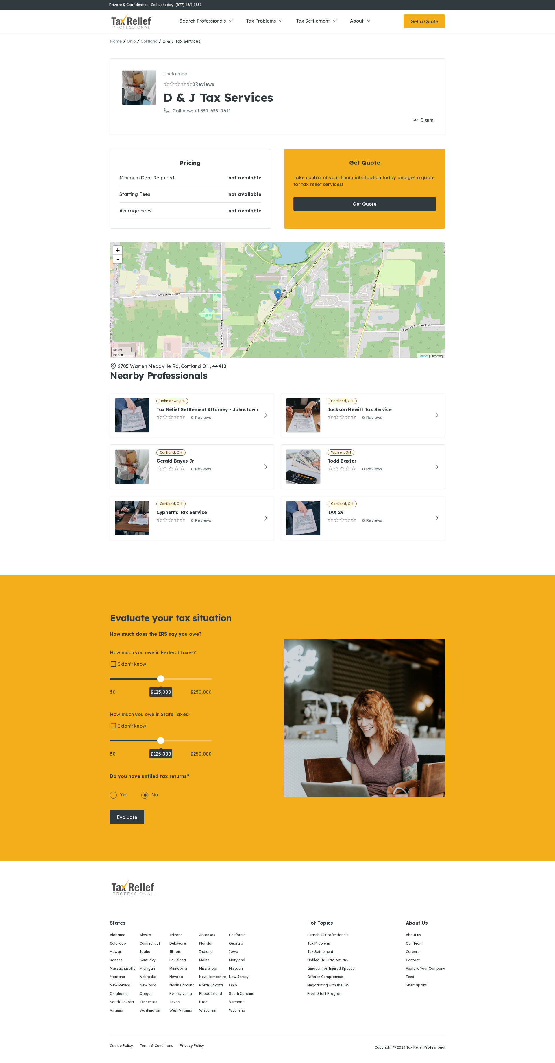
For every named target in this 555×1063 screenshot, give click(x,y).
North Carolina (182, 985)
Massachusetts (122, 968)
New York (148, 985)
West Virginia (180, 1010)
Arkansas (207, 935)
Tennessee (148, 1002)
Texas (174, 1002)
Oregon (146, 993)
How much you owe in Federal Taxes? (153, 652)
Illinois (175, 951)
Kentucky (148, 960)
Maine (204, 960)
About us (413, 935)
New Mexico (120, 985)
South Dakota (122, 1002)
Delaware (177, 943)
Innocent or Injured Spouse (330, 968)
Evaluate (127, 817)
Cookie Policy (121, 1046)
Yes (123, 794)
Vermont (236, 1002)
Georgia (236, 943)
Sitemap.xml (416, 985)
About (357, 21)
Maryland (237, 960)
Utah (203, 1002)
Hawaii (116, 951)
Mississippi (208, 968)
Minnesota (178, 968)
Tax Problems (261, 21)
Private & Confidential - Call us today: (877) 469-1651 (155, 5)
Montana (117, 977)
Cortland (149, 41)
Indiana (206, 951)
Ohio (131, 41)
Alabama (117, 935)
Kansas (116, 960)
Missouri (236, 968)
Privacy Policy (192, 1046)
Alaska (145, 935)
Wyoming (237, 1010)
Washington (150, 1010)
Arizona (176, 935)
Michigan (147, 968)
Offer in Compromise (325, 977)
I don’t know (132, 664)
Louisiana (177, 960)
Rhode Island (210, 993)
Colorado (118, 943)
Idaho (145, 951)
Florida (205, 943)
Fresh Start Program (325, 993)
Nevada (176, 977)
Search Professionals (203, 21)
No (154, 794)
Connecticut (150, 943)
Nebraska (148, 977)
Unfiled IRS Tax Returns (327, 960)
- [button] (118, 259)
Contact (413, 960)
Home (116, 41)
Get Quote (364, 204)
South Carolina (241, 993)
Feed (410, 977)
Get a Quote (424, 21)
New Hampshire (212, 977)
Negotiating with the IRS (328, 985)
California (237, 935)
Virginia (116, 1010)
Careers (412, 951)
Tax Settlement (313, 21)
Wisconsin (207, 1010)
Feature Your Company (425, 968)
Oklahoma (119, 993)
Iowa (233, 951)
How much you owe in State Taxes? (150, 714)
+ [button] (118, 250)
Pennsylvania (180, 993)
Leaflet (423, 355)
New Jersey (239, 977)
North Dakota (211, 985)
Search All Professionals (327, 935)
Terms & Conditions (156, 1046)
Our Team (414, 943)
